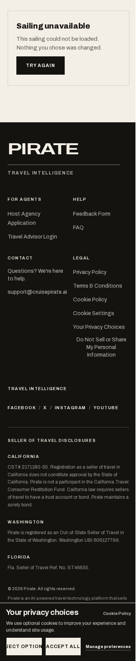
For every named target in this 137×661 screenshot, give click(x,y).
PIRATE (43, 149)
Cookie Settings (93, 313)
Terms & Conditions (97, 286)
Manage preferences (108, 646)
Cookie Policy (90, 299)
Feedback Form (91, 214)
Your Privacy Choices (99, 327)
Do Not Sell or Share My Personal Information (101, 347)
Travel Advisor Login (32, 237)
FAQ (78, 227)
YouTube (106, 407)
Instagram (70, 407)
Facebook (22, 407)
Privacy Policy (90, 272)
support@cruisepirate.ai (37, 292)
